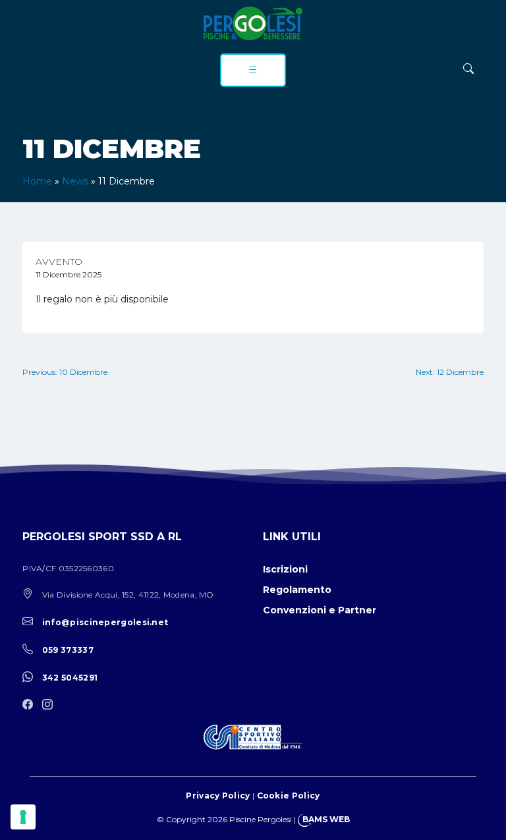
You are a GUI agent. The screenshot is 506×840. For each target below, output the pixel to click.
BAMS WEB (326, 819)
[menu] (253, 70)
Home (37, 181)
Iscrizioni (285, 569)
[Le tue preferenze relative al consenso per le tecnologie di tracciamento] (23, 816)
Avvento (59, 261)
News (75, 181)
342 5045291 (70, 678)
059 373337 (68, 650)
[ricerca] (468, 68)
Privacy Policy (218, 795)
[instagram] (50, 705)
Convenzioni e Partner (319, 610)
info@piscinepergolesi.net (105, 622)
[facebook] (31, 705)
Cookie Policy (288, 795)
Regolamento (297, 590)
